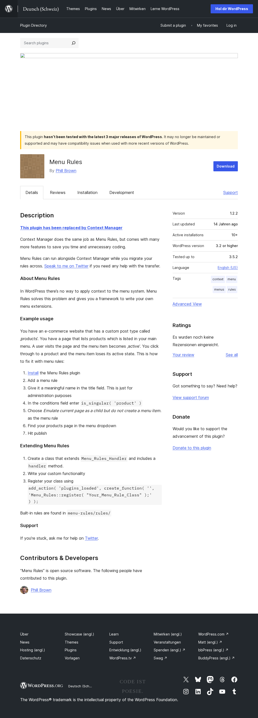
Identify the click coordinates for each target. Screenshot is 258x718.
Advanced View (187, 303)
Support (230, 192)
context (217, 279)
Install (33, 372)
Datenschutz (30, 658)
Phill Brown (66, 170)
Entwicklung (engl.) (125, 650)
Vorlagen (72, 658)
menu (232, 279)
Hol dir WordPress (231, 9)
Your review (183, 354)
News (24, 642)
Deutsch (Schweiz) (83, 686)
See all (232, 354)
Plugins (71, 650)
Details (31, 192)
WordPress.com (213, 634)
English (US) (228, 267)
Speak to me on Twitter (66, 265)
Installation (87, 192)
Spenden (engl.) (169, 650)
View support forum (191, 397)
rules (232, 289)
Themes (71, 642)
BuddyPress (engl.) (216, 658)
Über (24, 634)
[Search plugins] (74, 43)
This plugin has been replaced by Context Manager (71, 227)
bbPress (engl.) (213, 650)
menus (219, 289)
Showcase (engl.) (79, 634)
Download (226, 166)
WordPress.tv (122, 658)
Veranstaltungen (167, 642)
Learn (114, 634)
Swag (160, 658)
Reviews (58, 192)
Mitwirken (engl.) (168, 634)
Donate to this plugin (192, 447)
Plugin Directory (33, 25)
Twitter (91, 538)
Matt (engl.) (210, 642)
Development (121, 192)
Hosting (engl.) (32, 650)
